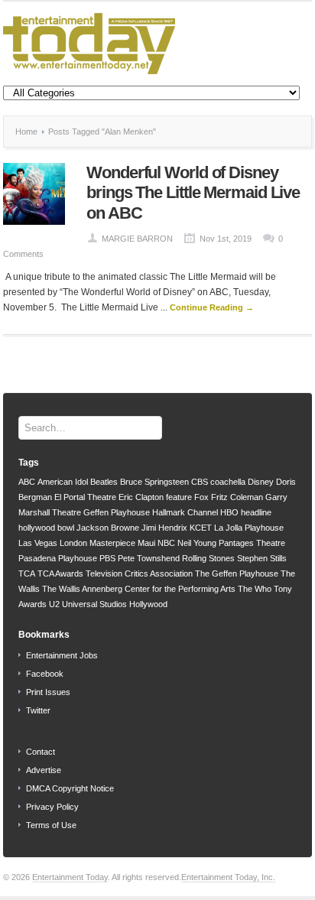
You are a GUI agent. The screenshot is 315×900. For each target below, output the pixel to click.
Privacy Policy (52, 806)
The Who (254, 588)
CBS (199, 481)
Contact (40, 751)
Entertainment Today (70, 877)
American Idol (62, 481)
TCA (26, 573)
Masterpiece (112, 542)
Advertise (43, 770)
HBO (229, 512)
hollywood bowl (46, 527)
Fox (201, 497)
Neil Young (196, 542)
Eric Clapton (141, 497)
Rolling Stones (208, 558)
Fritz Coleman (237, 497)
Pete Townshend (149, 558)
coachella (227, 481)
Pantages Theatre (252, 542)
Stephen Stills (262, 558)
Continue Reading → (212, 307)
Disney (261, 481)
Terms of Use (51, 825)
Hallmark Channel (185, 512)
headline (256, 512)
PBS (107, 558)
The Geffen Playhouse (236, 573)
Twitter (38, 710)
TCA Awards (60, 573)
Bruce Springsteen (154, 481)
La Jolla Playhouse (249, 527)
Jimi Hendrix (164, 527)
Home (26, 131)
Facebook (44, 673)
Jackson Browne (107, 527)
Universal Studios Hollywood (114, 604)
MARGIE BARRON (137, 238)
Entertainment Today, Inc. (228, 877)
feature (179, 497)
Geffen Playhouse (116, 512)
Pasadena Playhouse (57, 558)
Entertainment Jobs (62, 655)
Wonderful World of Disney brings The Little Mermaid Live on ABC (193, 193)
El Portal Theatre (85, 497)
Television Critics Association (139, 573)
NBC (166, 542)
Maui (146, 542)
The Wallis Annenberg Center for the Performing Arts (138, 588)
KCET (201, 527)
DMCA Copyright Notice (70, 788)
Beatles (104, 481)
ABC (26, 481)
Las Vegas (37, 542)
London (73, 542)
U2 (54, 604)
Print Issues (48, 692)
